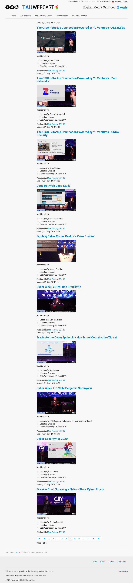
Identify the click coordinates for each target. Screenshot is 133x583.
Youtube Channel (121, 2)
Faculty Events (62, 16)
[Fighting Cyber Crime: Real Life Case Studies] (56, 251)
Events (13, 16)
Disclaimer (122, 562)
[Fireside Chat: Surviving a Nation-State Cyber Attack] (56, 504)
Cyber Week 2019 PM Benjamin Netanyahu (64, 388)
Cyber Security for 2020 (52, 438)
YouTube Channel (79, 16)
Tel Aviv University (103, 1)
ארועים (18, 553)
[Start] (39, 539)
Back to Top (123, 571)
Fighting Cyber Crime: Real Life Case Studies (65, 236)
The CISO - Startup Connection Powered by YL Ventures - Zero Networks (77, 80)
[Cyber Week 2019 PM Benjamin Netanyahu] (56, 402)
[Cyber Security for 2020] (56, 453)
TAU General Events (43, 16)
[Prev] (44, 539)
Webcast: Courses (88, 1)
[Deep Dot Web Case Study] (56, 200)
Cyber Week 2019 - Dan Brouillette (59, 287)
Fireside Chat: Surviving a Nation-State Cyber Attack (70, 489)
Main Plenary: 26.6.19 (56, 70)
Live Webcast (25, 16)
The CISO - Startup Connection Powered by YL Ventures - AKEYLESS (81, 27)
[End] (98, 539)
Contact (112, 562)
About (95, 562)
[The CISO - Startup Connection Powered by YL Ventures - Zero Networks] (56, 96)
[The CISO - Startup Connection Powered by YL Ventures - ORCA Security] (56, 149)
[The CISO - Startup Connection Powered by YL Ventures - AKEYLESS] (56, 42)
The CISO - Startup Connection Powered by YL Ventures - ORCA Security (78, 133)
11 (88, 538)
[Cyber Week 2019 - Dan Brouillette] (56, 301)
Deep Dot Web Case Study (53, 185)
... (57, 538)
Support (102, 562)
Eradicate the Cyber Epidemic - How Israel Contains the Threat (77, 337)
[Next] (93, 539)
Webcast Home (74, 1)
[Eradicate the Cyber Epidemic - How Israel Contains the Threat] (56, 352)
